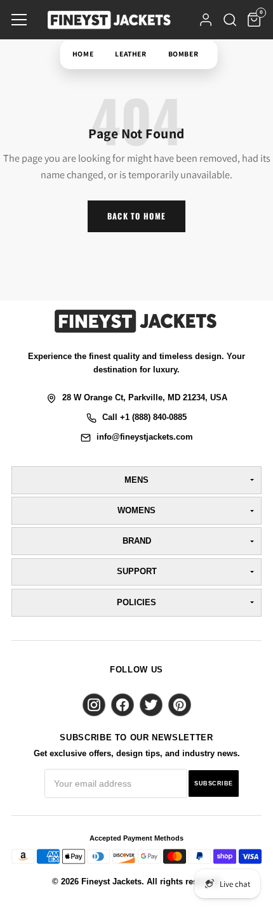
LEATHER (130, 53)
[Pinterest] (179, 704)
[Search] (229, 19)
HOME (82, 53)
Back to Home (136, 216)
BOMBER (183, 53)
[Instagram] (94, 704)
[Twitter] (151, 704)
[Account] (205, 19)
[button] (19, 19)
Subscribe (213, 783)
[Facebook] (122, 704)
